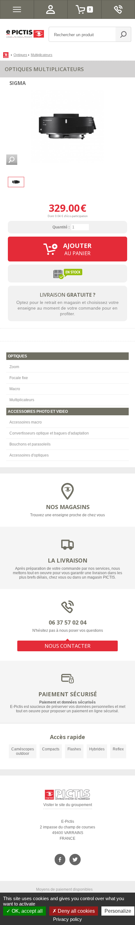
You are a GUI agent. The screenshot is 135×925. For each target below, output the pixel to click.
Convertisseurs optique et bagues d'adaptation (49, 433)
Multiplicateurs (21, 400)
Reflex (118, 749)
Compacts (50, 749)
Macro (14, 389)
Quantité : (61, 227)
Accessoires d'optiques (29, 455)
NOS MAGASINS (67, 507)
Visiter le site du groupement (67, 806)
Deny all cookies (76, 911)
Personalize (118, 911)
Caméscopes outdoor (22, 751)
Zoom (14, 367)
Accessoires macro (25, 422)
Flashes (74, 749)
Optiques (20, 55)
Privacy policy (67, 919)
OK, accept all (26, 911)
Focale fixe (18, 378)
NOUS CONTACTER (67, 645)
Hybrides (97, 749)
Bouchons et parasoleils (30, 444)
